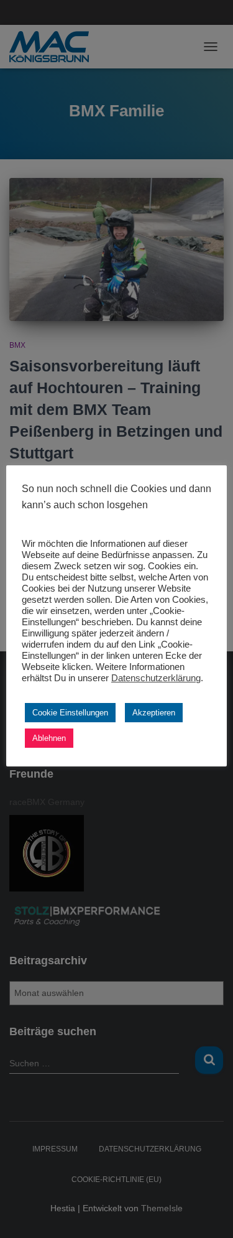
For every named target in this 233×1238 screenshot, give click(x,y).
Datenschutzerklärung (156, 678)
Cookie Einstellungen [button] (70, 712)
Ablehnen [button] (49, 738)
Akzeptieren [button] (153, 712)
